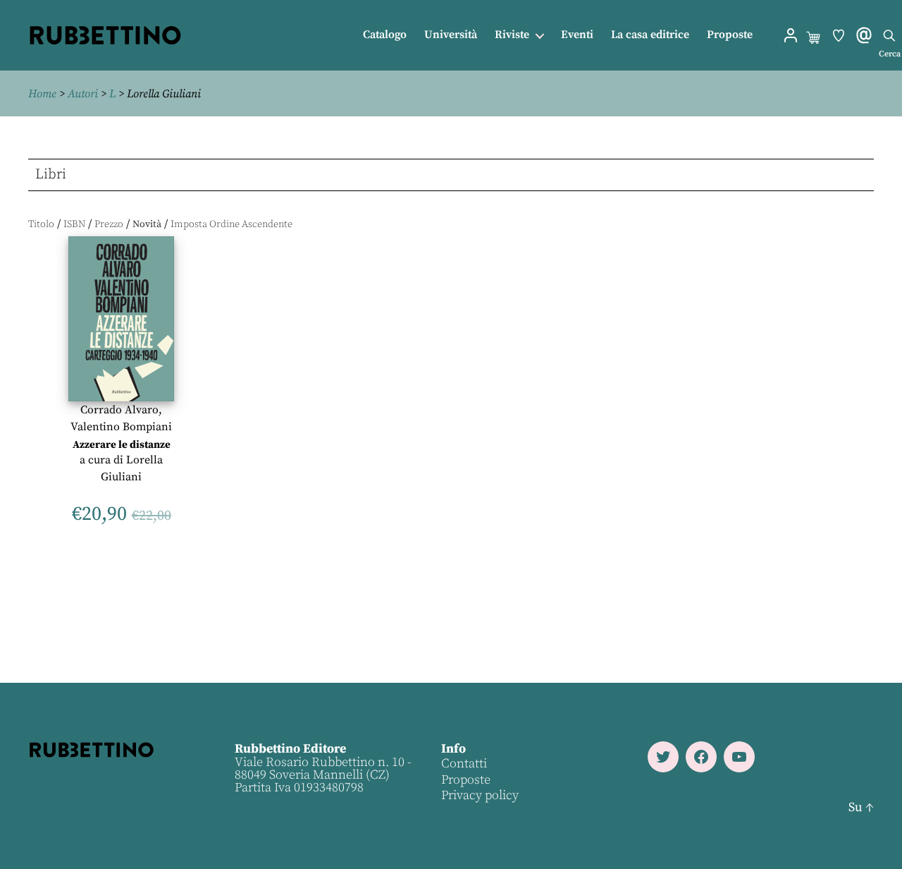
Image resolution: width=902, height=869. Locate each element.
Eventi (577, 35)
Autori (83, 94)
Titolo (41, 224)
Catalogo (385, 35)
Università (450, 35)
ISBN (74, 224)
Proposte (730, 35)
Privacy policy (480, 795)
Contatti (464, 763)
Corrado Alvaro (119, 410)
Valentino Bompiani (121, 427)
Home (42, 94)
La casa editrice (650, 35)
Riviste (512, 35)
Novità (146, 224)
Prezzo (108, 224)
